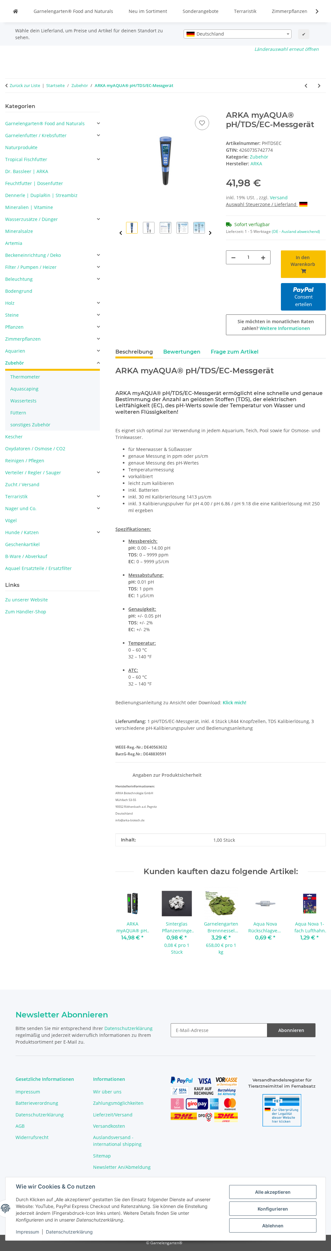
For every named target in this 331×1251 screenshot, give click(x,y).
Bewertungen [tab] (181, 352)
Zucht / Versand (22, 484)
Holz (10, 303)
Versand (279, 197)
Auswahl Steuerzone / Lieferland (262, 204)
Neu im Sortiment (148, 11)
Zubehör (259, 157)
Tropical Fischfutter (26, 159)
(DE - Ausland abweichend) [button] (296, 231)
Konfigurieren (273, 1209)
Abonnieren (291, 1030)
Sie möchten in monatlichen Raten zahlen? (276, 324)
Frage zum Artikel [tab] (235, 352)
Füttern (18, 413)
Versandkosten (109, 1126)
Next (210, 233)
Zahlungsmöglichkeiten (118, 1103)
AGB (20, 1126)
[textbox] (237, 34)
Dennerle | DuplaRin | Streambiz (41, 195)
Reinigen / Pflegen (24, 460)
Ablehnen (272, 1225)
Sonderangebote (201, 11)
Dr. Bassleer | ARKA (26, 171)
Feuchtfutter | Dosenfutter (34, 183)
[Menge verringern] (233, 257)
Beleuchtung (19, 279)
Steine (12, 315)
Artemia (13, 243)
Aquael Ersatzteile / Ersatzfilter (38, 568)
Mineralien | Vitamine (29, 207)
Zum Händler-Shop (25, 612)
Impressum (27, 1232)
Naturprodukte (21, 147)
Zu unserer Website (26, 600)
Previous (120, 233)
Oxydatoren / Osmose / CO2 (35, 448)
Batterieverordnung (37, 1103)
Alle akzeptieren (273, 1192)
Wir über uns (107, 1092)
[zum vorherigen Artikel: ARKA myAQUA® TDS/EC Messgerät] (306, 86)
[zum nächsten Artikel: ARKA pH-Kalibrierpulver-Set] (319, 86)
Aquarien (15, 351)
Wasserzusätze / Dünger (31, 219)
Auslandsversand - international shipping (117, 1140)
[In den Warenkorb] (120, 107)
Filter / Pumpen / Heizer (31, 267)
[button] (313, 11)
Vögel (11, 520)
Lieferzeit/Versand (113, 1115)
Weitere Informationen (285, 328)
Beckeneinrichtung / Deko (33, 255)
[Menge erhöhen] (263, 257)
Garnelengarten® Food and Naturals (73, 11)
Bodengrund (18, 291)
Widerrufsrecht (32, 1137)
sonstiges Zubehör (30, 425)
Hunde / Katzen (22, 532)
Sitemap (102, 1156)
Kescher (14, 436)
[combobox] (238, 33)
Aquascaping (24, 389)
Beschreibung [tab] (134, 352)
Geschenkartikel (22, 544)
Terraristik (245, 11)
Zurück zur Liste (25, 85)
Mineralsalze (19, 231)
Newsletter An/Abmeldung (122, 1167)
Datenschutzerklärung (69, 1232)
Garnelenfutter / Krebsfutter (36, 135)
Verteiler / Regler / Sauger (33, 472)
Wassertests (23, 401)
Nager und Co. (21, 508)
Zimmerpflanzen (289, 11)
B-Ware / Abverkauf (26, 556)
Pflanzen (14, 327)
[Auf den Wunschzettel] (202, 123)
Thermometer (25, 377)
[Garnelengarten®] (15, 11)
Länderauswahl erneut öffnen (286, 49)
